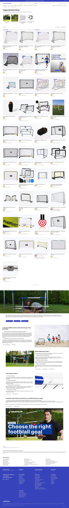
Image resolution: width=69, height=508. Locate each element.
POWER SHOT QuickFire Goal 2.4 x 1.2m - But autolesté (41, 254)
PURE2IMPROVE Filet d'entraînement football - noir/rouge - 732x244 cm (9, 278)
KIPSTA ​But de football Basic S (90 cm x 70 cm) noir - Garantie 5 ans (26, 208)
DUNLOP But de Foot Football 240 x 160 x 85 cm (10, 162)
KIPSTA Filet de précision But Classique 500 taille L (42, 93)
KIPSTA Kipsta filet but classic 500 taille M (9, 116)
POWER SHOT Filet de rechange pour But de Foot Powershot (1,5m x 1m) (10, 231)
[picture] (10, 37)
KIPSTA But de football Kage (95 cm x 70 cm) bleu (10, 93)
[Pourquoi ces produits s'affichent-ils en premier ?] (55, 27)
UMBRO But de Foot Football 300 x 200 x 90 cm (10, 184)
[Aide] (62, 3)
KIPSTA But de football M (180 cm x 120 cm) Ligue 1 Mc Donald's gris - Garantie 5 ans (26, 46)
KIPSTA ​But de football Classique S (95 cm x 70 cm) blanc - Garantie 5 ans (26, 70)
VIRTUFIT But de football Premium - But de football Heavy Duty (58, 140)
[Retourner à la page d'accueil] (7, 3)
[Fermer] (65, 0)
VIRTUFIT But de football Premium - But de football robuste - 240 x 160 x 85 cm (58, 231)
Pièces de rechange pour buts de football (30, 22)
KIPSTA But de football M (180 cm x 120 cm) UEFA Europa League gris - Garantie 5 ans (58, 46)
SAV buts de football (16, 406)
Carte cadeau (64, 5)
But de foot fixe (14, 344)
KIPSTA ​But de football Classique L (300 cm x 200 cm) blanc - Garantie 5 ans (10, 46)
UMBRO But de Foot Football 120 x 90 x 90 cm (57, 162)
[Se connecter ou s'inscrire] (63, 3)
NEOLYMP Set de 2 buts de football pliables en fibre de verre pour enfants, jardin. (26, 185)
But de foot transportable (6, 344)
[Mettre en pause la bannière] (64, 0)
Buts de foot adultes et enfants (7, 22)
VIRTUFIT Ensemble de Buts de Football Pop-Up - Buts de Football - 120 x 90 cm (26, 117)
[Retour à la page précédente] (32, 285)
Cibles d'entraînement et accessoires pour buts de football (22, 23)
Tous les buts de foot (9, 406)
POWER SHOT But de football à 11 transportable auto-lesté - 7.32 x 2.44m (58, 117)
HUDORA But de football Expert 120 (40, 184)
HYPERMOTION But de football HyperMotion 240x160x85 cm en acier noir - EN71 (41, 70)
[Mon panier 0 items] (65, 3)
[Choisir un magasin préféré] (60, 3)
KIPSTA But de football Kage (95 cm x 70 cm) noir (10, 69)
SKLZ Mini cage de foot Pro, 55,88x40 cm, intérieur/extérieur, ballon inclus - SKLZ (57, 185)
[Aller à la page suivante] (37, 285)
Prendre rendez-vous (58, 70)
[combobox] (63, 27)
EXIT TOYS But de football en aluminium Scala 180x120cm (41, 208)
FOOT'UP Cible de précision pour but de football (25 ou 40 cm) (42, 231)
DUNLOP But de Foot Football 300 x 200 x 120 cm (26, 93)
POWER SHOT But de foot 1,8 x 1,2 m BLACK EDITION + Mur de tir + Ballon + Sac (42, 162)
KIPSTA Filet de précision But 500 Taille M (56, 93)
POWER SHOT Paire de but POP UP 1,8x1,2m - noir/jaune (9, 208)
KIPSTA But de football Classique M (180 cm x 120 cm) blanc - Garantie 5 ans (42, 46)
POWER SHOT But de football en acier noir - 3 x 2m (26, 162)
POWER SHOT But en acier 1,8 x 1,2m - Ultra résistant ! (58, 207)
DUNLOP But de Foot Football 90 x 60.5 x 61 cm (41, 116)
